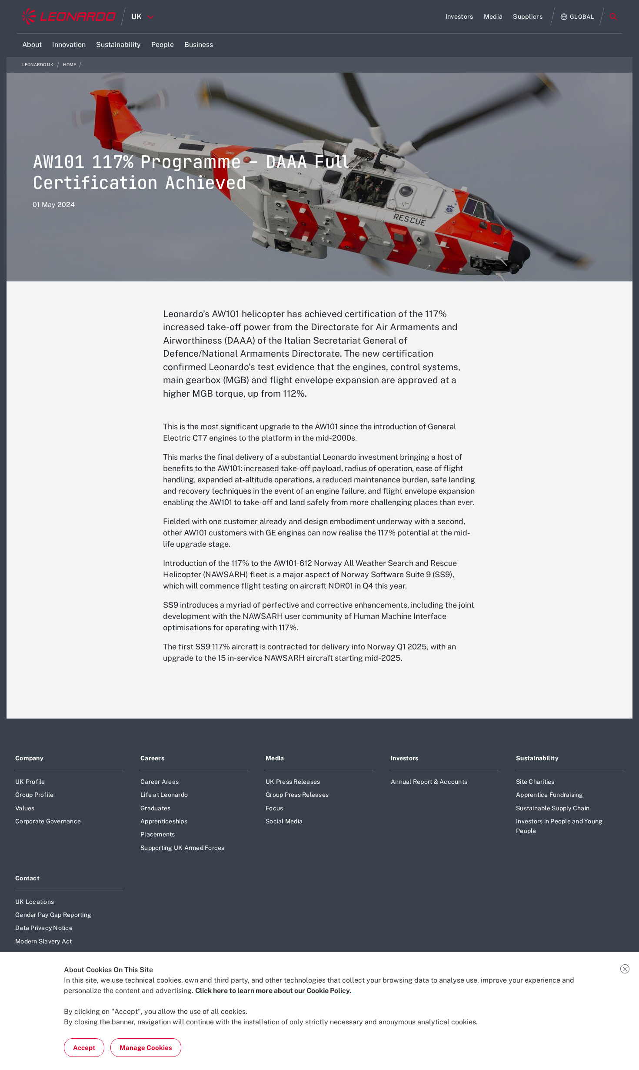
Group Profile (34, 794)
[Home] (69, 16)
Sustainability (537, 758)
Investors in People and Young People (559, 826)
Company (29, 758)
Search (613, 16)
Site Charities (535, 781)
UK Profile (30, 781)
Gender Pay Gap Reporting (53, 914)
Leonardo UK (38, 64)
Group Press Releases (297, 794)
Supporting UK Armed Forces (182, 847)
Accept (84, 1047)
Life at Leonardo (164, 794)
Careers (152, 758)
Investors (405, 758)
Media (275, 758)
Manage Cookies (146, 1047)
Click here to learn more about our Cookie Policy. (273, 990)
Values (25, 808)
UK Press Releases (293, 781)
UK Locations (34, 901)
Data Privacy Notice (44, 927)
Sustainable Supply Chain (552, 808)
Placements (157, 834)
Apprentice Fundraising (549, 794)
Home (70, 64)
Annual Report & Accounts (429, 781)
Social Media (284, 821)
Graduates (155, 808)
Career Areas (159, 781)
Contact (27, 878)
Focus (274, 808)
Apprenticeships (163, 821)
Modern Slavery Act (43, 941)
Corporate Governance (48, 821)
